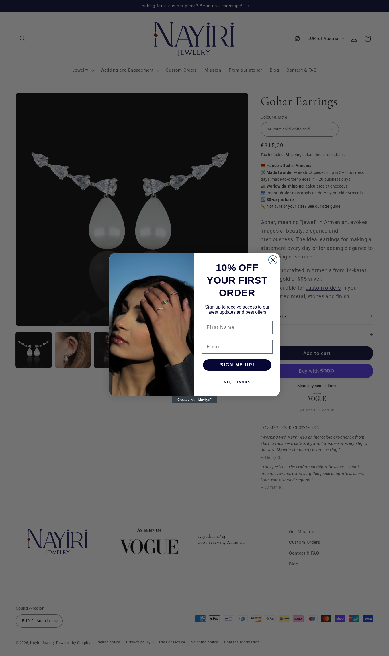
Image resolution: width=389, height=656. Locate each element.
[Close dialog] (273, 260)
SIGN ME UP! (237, 364)
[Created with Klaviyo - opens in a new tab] (194, 399)
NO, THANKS (237, 382)
